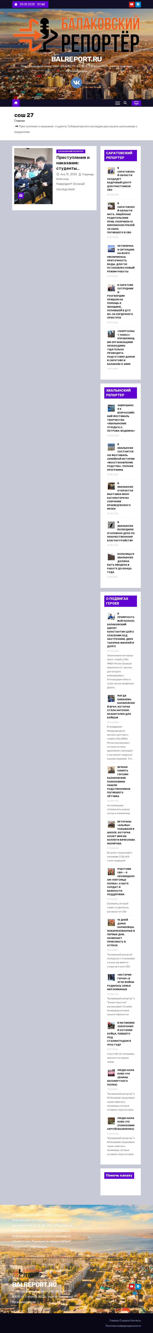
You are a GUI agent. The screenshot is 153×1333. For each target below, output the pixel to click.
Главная (19, 121)
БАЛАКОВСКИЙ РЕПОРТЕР (70, 151)
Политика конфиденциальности (123, 1326)
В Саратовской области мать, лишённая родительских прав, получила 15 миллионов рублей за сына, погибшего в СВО (121, 218)
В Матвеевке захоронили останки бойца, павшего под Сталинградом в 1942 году (121, 1033)
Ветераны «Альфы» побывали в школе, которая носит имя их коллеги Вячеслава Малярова (121, 832)
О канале (124, 1320)
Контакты (135, 1320)
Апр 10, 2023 (69, 174)
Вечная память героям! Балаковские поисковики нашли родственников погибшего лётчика (118, 782)
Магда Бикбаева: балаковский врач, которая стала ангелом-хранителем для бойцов (121, 706)
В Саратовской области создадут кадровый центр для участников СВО (121, 179)
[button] (126, 103)
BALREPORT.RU (76, 59)
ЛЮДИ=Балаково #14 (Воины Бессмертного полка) (120, 1077)
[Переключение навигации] (117, 103)
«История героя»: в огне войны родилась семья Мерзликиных (120, 982)
